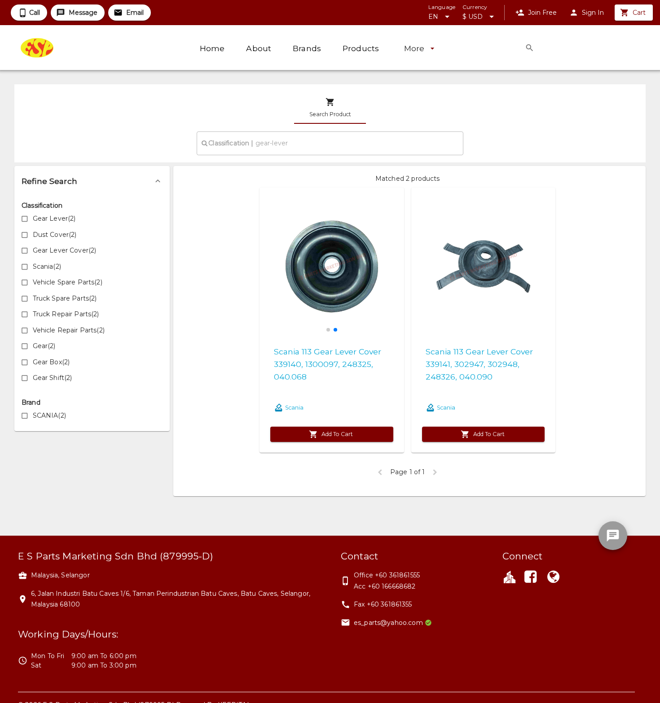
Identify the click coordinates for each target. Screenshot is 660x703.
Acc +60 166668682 (385, 586)
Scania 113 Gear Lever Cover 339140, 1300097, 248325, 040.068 (327, 364)
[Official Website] (553, 578)
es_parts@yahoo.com (388, 623)
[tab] (330, 108)
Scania (294, 407)
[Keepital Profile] (509, 576)
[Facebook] (530, 578)
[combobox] (330, 143)
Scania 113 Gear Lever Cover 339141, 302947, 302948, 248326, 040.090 (479, 364)
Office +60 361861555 (387, 575)
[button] (92, 181)
